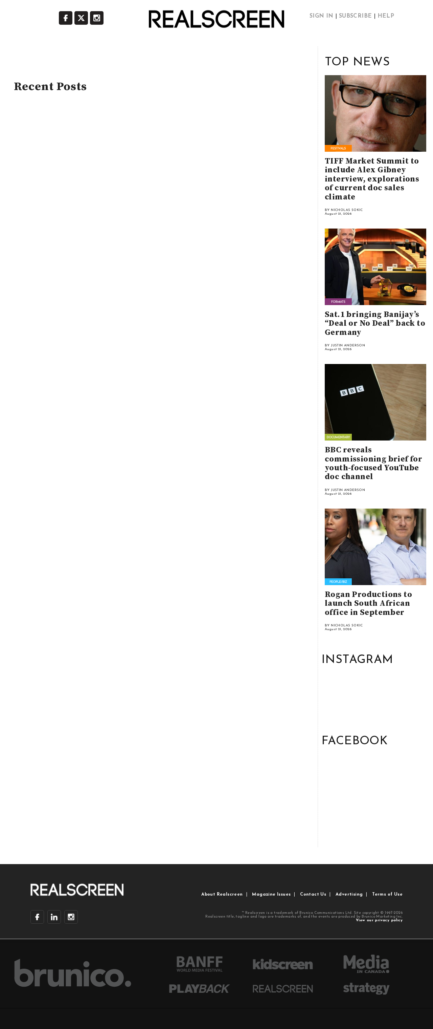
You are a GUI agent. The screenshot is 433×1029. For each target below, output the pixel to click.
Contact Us (313, 894)
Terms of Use (387, 894)
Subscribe (355, 16)
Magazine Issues (271, 894)
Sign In (322, 16)
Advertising (349, 894)
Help (386, 16)
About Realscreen (222, 894)
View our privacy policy (379, 920)
